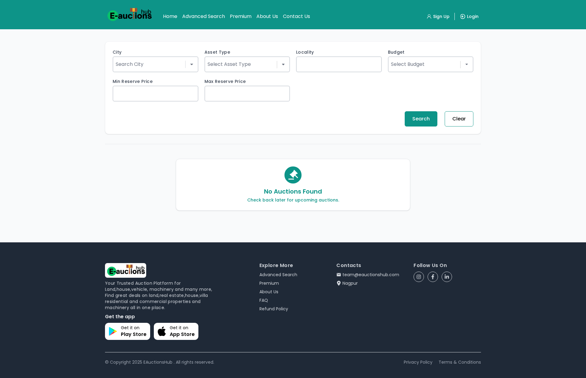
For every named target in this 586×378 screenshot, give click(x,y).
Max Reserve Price (225, 81)
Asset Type (217, 52)
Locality (305, 52)
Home (170, 16)
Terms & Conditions (460, 362)
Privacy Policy (418, 362)
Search (421, 118)
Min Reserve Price (133, 81)
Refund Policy (273, 309)
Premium (240, 16)
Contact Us (296, 16)
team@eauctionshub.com (370, 275)
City (117, 52)
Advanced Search (203, 16)
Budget (396, 52)
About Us (267, 16)
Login (473, 16)
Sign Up (441, 16)
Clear (459, 118)
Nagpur (350, 283)
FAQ (263, 300)
